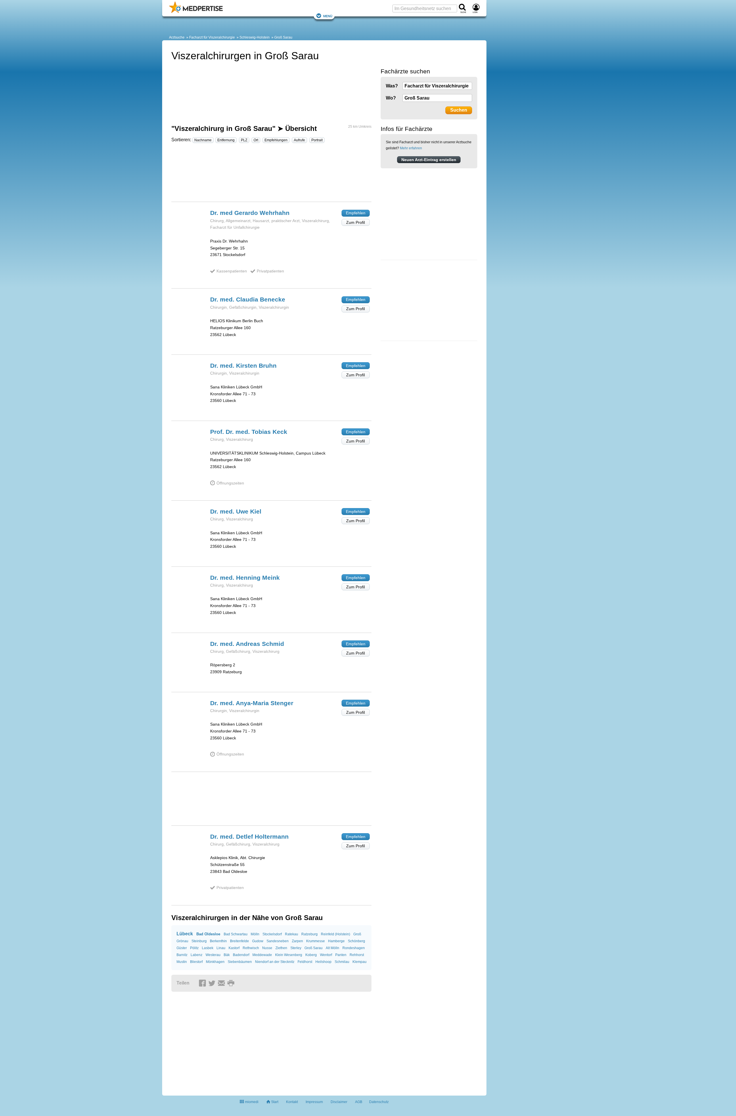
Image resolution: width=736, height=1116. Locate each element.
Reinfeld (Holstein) (335, 934)
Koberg (311, 955)
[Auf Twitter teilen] (212, 983)
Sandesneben (278, 941)
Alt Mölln (332, 948)
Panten (340, 955)
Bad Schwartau (236, 934)
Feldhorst (305, 962)
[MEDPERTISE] (196, 12)
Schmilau (342, 962)
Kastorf (234, 948)
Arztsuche (177, 37)
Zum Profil (355, 222)
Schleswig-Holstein (254, 37)
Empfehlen (355, 213)
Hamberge (336, 941)
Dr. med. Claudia (247, 299)
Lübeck (185, 933)
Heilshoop (323, 962)
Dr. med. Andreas (247, 643)
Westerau (213, 955)
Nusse (267, 948)
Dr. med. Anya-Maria (251, 703)
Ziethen (281, 948)
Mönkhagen (215, 962)
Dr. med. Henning (245, 577)
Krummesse (315, 941)
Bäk (227, 955)
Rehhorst (357, 955)
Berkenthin (218, 941)
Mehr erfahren (411, 148)
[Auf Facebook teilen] (203, 983)
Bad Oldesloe (208, 934)
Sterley (295, 948)
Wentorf (326, 955)
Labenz (196, 955)
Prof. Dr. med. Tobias (248, 431)
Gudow (257, 941)
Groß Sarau (283, 37)
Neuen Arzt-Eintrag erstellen (428, 159)
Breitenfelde (239, 941)
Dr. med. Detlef (249, 836)
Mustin (182, 962)
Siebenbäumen (240, 962)
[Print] (231, 983)
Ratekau (291, 934)
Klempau (359, 962)
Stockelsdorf (272, 934)
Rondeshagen (353, 948)
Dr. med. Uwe (235, 511)
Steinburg (199, 941)
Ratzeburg (309, 934)
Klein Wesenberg (288, 955)
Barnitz (182, 955)
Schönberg (356, 941)
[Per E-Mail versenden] (222, 983)
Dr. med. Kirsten (243, 365)
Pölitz (194, 948)
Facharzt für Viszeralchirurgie (212, 37)
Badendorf (241, 955)
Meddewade (262, 955)
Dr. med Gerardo (250, 212)
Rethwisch (251, 948)
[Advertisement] (271, 175)
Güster (182, 948)
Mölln (255, 934)
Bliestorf (196, 962)
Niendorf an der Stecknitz (274, 962)
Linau (220, 948)
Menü (327, 15)
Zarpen (297, 941)
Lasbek (207, 948)
